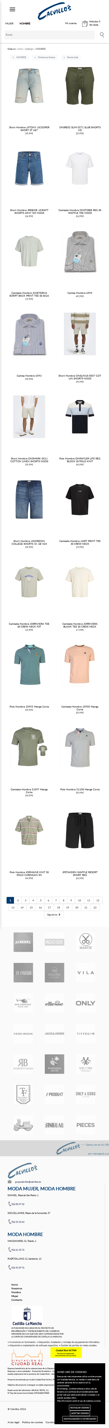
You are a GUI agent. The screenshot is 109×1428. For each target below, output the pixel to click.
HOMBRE (21, 57)
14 (22, 907)
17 (49, 907)
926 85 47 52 (17, 1204)
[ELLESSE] (54, 1003)
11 (88, 900)
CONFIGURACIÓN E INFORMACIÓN (80, 1418)
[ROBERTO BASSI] (23, 1064)
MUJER (9, 23)
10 (79, 900)
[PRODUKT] (54, 1094)
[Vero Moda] (23, 1033)
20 (76, 907)
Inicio (14, 1284)
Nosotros (16, 1288)
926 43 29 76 (17, 1267)
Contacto (16, 1300)
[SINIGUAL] (54, 1125)
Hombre (16, 1292)
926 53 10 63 (17, 1222)
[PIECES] (86, 1125)
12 (97, 900)
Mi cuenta (71, 23)
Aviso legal (13, 1422)
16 (40, 907)
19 (67, 907)
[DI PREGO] (23, 972)
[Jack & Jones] (54, 1033)
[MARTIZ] (86, 942)
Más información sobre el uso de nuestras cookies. (79, 1400)
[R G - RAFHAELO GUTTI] (54, 1064)
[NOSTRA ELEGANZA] (54, 972)
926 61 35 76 (17, 1249)
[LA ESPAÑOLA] (86, 1064)
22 (95, 907)
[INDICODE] (54, 942)
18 (58, 907)
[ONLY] (86, 1003)
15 (31, 907)
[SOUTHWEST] (23, 1003)
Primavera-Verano (46, 57)
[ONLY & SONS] (86, 1094)
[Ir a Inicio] (54, 11)
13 (12, 907)
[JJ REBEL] (23, 942)
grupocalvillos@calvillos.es (28, 1181)
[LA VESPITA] (23, 1125)
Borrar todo (72, 57)
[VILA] (86, 972)
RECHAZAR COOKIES (79, 1407)
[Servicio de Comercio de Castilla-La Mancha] (27, 1316)
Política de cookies (32, 1422)
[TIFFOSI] (86, 1033)
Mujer (14, 1296)
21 (85, 907)
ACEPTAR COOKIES (80, 1413)
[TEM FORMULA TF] (23, 1094)
